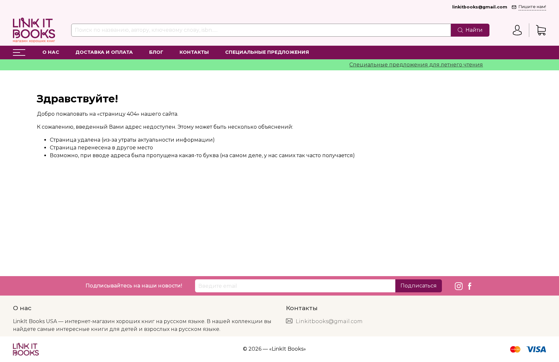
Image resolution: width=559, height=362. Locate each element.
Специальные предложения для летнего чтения (411, 65)
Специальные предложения (267, 52)
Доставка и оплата (104, 52)
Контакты (194, 52)
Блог (156, 52)
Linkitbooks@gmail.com (329, 321)
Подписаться (418, 286)
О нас (50, 52)
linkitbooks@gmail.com (479, 7)
